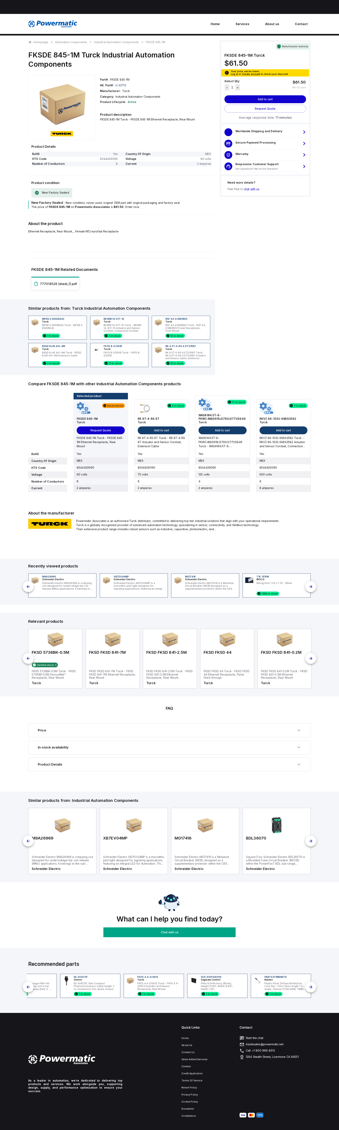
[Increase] (237, 88)
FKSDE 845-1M (155, 42)
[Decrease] (227, 88)
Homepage (40, 42)
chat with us (251, 189)
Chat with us (169, 932)
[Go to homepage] (75, 1059)
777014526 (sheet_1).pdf (58, 284)
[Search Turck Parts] (49, 528)
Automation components (71, 42)
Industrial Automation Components (116, 42)
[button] (265, 132)
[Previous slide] (28, 586)
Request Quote (265, 108)
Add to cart (265, 99)
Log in (234, 74)
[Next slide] (310, 586)
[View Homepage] (52, 24)
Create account (251, 74)
